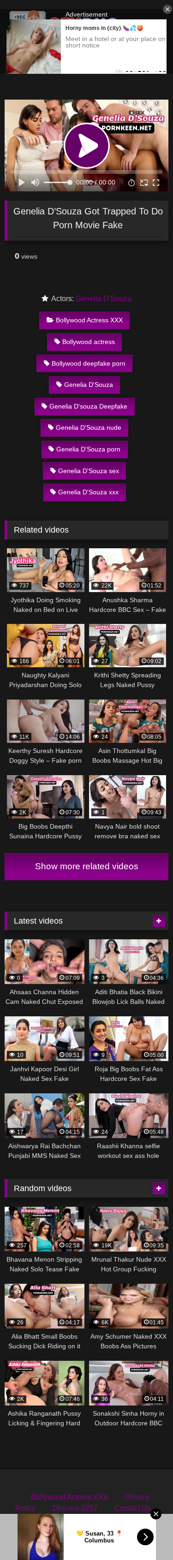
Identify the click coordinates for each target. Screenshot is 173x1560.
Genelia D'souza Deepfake (88, 406)
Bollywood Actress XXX (89, 320)
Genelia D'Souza (103, 299)
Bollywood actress (88, 341)
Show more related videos (86, 866)
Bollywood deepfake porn (88, 363)
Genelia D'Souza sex (88, 471)
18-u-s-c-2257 (75, 1508)
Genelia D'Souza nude (88, 427)
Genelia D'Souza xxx (88, 492)
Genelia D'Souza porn (88, 449)
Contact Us (132, 1508)
